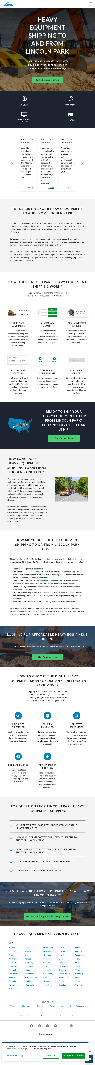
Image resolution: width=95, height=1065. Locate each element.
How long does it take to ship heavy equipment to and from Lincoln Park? (46, 850)
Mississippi (48, 947)
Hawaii (12, 985)
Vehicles (13, 1006)
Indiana (28, 951)
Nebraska (47, 959)
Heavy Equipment (77, 1006)
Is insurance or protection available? (38, 870)
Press (58, 1016)
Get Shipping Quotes (47, 80)
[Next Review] (82, 163)
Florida (12, 977)
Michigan (29, 981)
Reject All (51, 1055)
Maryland (29, 973)
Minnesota (29, 985)
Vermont (79, 966)
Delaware (13, 973)
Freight (53, 1006)
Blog (73, 1016)
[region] (45, 1051)
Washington (80, 973)
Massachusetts (31, 977)
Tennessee (79, 955)
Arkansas (13, 959)
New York (47, 985)
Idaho (11, 988)
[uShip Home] (8, 4)
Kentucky (29, 962)
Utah (77, 962)
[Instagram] (39, 1026)
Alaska (12, 951)
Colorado (13, 966)
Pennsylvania (64, 973)
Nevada (46, 962)
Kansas (28, 959)
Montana (47, 955)
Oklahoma (63, 966)
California (13, 962)
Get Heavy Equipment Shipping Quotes (47, 916)
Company (23, 1016)
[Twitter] (47, 1026)
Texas (77, 959)
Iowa (27, 955)
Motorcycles (27, 1006)
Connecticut (14, 970)
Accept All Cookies (73, 1055)
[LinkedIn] (71, 1026)
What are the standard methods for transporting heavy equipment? (46, 826)
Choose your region (46, 1034)
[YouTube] (55, 1026)
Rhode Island (64, 977)
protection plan (48, 580)
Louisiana (29, 966)
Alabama (12, 947)
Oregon (62, 970)
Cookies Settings (15, 1055)
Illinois (27, 947)
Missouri (46, 951)
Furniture (41, 1006)
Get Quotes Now (64, 438)
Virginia (78, 970)
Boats (62, 1006)
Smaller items (34, 571)
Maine (27, 970)
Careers (42, 1016)
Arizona (12, 955)
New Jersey (48, 973)
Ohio (61, 962)
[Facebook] (31, 1026)
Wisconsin (79, 985)
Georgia (12, 981)
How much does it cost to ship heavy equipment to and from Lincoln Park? (46, 838)
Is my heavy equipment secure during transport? (45, 861)
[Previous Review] (12, 163)
